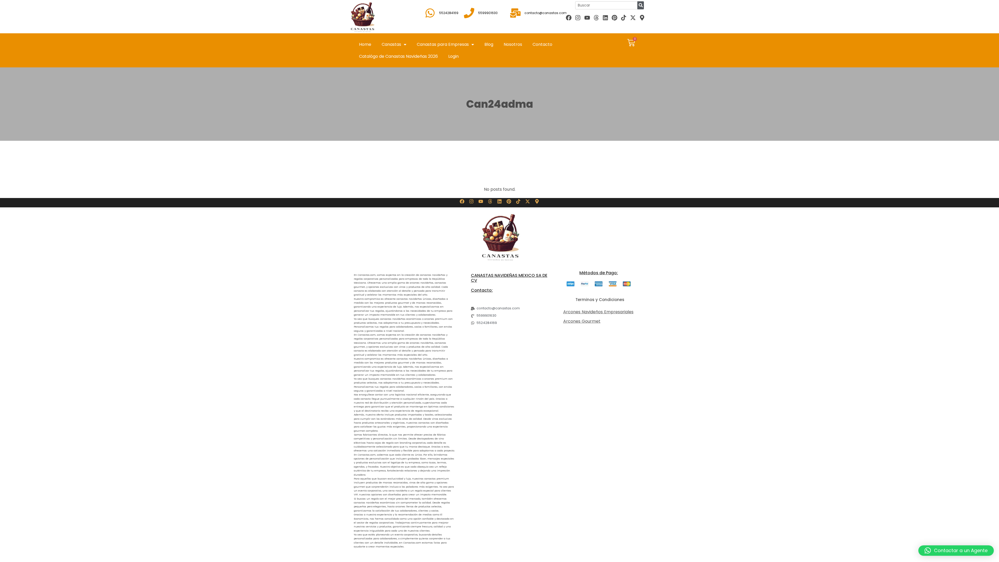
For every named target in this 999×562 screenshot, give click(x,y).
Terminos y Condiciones (599, 299)
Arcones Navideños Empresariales (598, 312)
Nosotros (513, 44)
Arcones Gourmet (581, 321)
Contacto (542, 44)
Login (453, 56)
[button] (956, 550)
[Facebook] (568, 17)
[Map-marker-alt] (641, 17)
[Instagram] (577, 17)
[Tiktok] (623, 17)
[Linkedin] (605, 17)
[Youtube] (587, 17)
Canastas (391, 44)
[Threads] (596, 17)
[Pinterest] (614, 17)
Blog (488, 44)
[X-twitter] (632, 17)
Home (365, 44)
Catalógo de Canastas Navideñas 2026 (398, 56)
